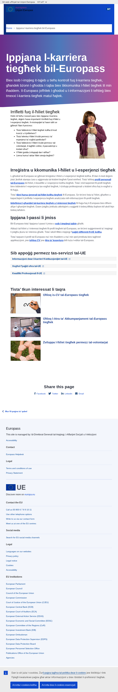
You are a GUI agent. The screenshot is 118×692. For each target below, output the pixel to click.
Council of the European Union (20, 593)
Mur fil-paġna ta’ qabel (16, 411)
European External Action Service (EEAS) (25, 616)
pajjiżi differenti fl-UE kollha (87, 232)
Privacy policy (12, 556)
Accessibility (11, 440)
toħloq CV (34, 240)
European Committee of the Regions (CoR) (25, 625)
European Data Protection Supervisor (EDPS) (26, 639)
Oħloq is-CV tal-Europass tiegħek (66, 294)
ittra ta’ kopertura (54, 240)
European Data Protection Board (21, 644)
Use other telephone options (19, 514)
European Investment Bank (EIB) (21, 630)
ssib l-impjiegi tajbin (66, 223)
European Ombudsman (16, 634)
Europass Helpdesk (15, 454)
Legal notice (11, 561)
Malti (109, 10)
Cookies (9, 565)
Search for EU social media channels (23, 537)
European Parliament (15, 584)
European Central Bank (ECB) (19, 607)
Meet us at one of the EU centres (21, 523)
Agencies (10, 658)
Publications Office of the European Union (25, 653)
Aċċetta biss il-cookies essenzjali (58, 685)
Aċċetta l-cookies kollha (24, 685)
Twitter (55, 393)
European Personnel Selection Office (23, 648)
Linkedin (68, 393)
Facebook (41, 393)
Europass (13, 428)
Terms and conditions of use (19, 468)
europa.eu (30, 494)
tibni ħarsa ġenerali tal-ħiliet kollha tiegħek (39, 195)
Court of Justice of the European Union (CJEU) (27, 602)
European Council (14, 588)
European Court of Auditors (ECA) (21, 611)
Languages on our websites (18, 551)
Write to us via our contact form (20, 519)
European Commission (16, 598)
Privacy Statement (14, 473)
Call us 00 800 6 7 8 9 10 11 (19, 510)
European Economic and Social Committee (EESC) (29, 621)
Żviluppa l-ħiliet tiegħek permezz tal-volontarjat (75, 342)
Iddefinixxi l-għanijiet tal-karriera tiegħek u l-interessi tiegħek (43, 203)
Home (9, 28)
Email (81, 393)
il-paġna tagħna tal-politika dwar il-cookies (64, 673)
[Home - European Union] (19, 10)
